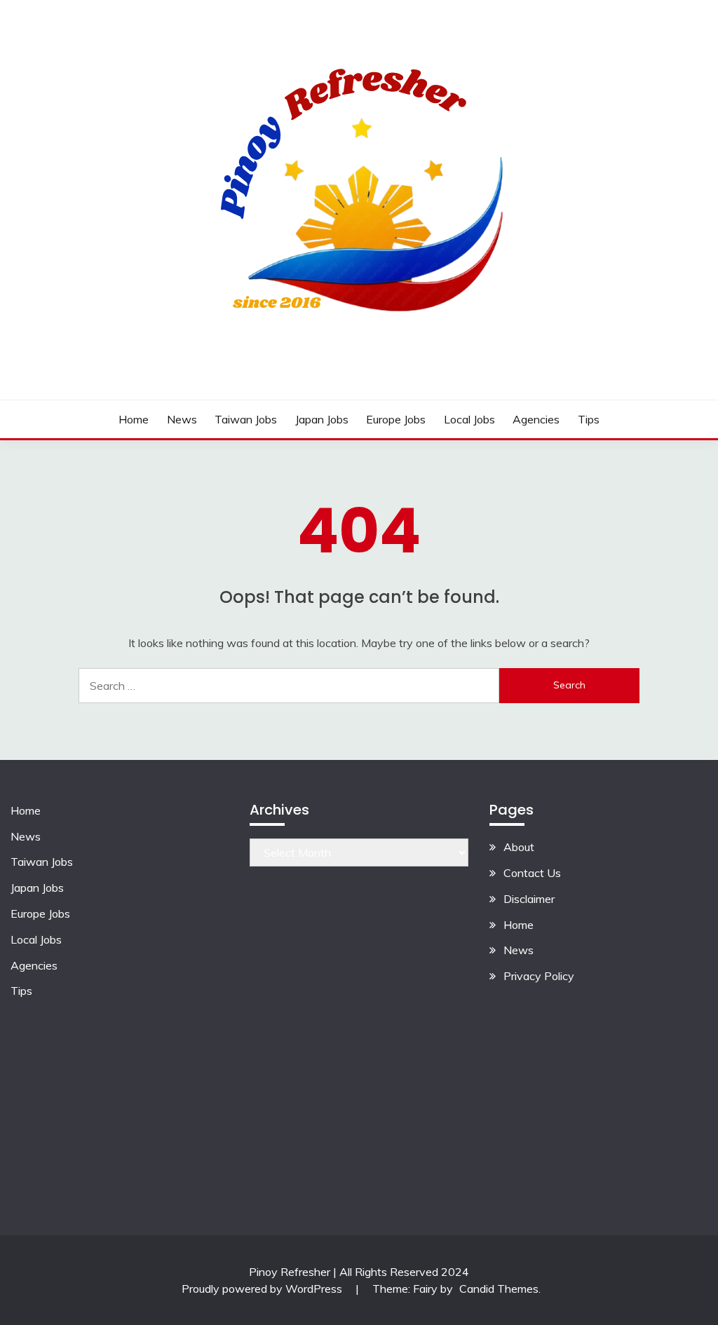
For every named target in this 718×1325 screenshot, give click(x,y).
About (518, 847)
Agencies (536, 419)
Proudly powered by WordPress (263, 1289)
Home (133, 419)
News (182, 419)
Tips (589, 419)
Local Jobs (469, 419)
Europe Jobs (396, 419)
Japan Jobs (321, 419)
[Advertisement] (598, 1088)
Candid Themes (498, 1289)
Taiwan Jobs (246, 419)
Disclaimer (529, 899)
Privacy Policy (538, 976)
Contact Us (532, 873)
